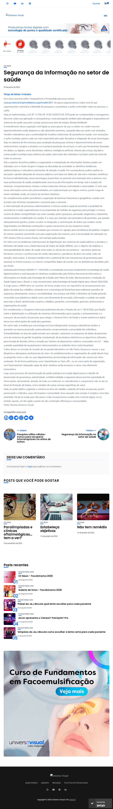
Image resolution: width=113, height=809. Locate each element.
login (30, 466)
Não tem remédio (92, 527)
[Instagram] (21, 418)
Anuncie (45, 783)
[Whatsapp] (11, 418)
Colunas (7, 66)
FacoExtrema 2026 (26, 572)
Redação (56, 783)
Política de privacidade (76, 783)
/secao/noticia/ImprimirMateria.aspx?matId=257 (28, 102)
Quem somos (31, 783)
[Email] (26, 418)
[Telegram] (16, 418)
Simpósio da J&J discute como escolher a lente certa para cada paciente (61, 631)
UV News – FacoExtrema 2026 (35, 575)
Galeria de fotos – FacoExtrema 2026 (40, 589)
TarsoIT (72, 800)
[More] (31, 418)
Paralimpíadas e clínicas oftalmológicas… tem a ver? (18, 532)
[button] (7, 46)
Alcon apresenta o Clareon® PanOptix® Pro (43, 617)
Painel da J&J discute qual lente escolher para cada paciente (54, 603)
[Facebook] (6, 418)
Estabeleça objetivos (49, 529)
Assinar (96, 3)
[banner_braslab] (56, 28)
